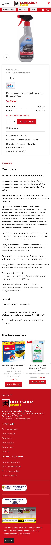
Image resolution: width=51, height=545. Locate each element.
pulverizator (11, 147)
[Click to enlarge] (6, 57)
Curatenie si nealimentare (18, 73)
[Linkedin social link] (26, 151)
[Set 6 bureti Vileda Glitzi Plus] (13, 351)
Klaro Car (31, 144)
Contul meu (7, 447)
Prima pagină (12, 70)
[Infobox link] (41, 10)
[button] (13, 384)
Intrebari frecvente (11, 462)
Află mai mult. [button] (24, 534)
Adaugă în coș (27, 122)
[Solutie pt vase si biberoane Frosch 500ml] (37, 351)
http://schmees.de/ (10, 290)
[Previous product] (7, 78)
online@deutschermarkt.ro (17, 419)
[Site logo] (25, 3)
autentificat (19, 320)
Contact (23, 9)
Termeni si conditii (10, 471)
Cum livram (7, 438)
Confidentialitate (9, 475)
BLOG (34, 9)
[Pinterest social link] (23, 151)
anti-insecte (20, 144)
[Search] (47, 9)
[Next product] (13, 78)
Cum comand (8, 433)
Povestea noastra (10, 429)
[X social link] (16, 151)
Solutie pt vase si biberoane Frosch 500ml (37, 368)
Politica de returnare (11, 466)
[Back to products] (10, 78)
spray (20, 147)
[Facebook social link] (13, 151)
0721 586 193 (16, 416)
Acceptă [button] (8, 541)
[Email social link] (20, 151)
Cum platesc (8, 442)
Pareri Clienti (8, 9)
